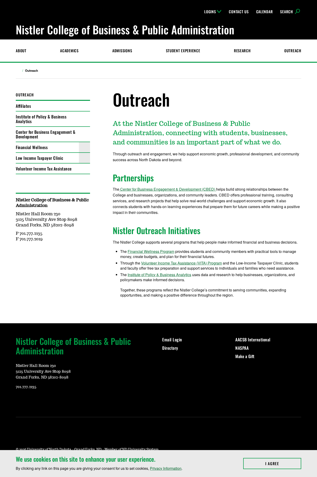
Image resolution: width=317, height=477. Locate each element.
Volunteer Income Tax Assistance (44, 169)
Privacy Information (165, 468)
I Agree (283, 463)
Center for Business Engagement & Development (45, 134)
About (21, 50)
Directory (170, 348)
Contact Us (239, 11)
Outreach (292, 50)
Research (242, 50)
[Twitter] (30, 252)
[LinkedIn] (63, 400)
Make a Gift (245, 356)
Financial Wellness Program (151, 251)
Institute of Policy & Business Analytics (41, 119)
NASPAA (242, 348)
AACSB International (253, 340)
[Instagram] (30, 400)
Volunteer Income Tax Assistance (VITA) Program (181, 263)
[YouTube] (41, 252)
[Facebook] (19, 252)
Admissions (122, 50)
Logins (210, 11)
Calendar (264, 11)
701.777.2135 (26, 387)
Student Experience (183, 50)
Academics (69, 50)
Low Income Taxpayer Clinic (39, 158)
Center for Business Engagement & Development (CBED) (167, 189)
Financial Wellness (32, 147)
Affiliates (23, 106)
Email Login (172, 340)
